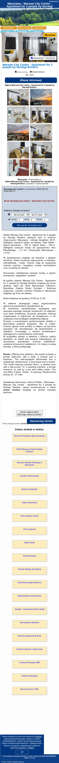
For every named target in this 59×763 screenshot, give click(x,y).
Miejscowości (39, 28)
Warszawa (50, 35)
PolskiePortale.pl (18, 762)
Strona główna (8, 28)
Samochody (22, 32)
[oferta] (32, 58)
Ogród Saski (29, 542)
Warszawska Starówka (29, 622)
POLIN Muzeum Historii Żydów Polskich (30, 450)
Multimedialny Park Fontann (30, 596)
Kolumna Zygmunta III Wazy (29, 636)
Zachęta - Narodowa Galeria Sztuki (30, 609)
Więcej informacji (31, 80)
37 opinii (37, 183)
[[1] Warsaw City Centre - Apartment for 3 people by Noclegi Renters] (29, 47)
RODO (31, 748)
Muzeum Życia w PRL (29, 689)
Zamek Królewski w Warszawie (29, 649)
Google (38, 736)
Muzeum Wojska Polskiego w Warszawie (29, 463)
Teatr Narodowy (29, 556)
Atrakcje (37, 32)
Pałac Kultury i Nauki (29, 516)
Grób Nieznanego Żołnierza (29, 582)
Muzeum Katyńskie (29, 489)
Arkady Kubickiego (30, 676)
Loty (7, 32)
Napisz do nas (29, 758)
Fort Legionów (29, 529)
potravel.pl (53, 1)
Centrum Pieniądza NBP (29, 662)
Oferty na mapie (24, 28)
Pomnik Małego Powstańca (29, 569)
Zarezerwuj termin (41, 421)
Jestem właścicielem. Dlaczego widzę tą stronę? (29, 413)
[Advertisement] (29, 729)
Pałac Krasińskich (29, 502)
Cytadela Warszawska (29, 476)
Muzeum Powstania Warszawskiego (29, 436)
